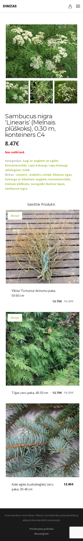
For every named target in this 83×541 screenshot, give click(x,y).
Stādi (26, 170)
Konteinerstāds (16, 165)
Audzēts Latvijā (40, 174)
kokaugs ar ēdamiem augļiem (26, 179)
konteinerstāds (59, 179)
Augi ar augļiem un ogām (40, 161)
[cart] (70, 7)
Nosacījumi (41, 533)
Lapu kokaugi (37, 165)
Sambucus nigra (16, 188)
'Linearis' (21, 174)
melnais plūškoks (17, 184)
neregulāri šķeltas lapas (47, 184)
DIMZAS (10, 6)
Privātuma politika (42, 529)
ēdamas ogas (62, 174)
